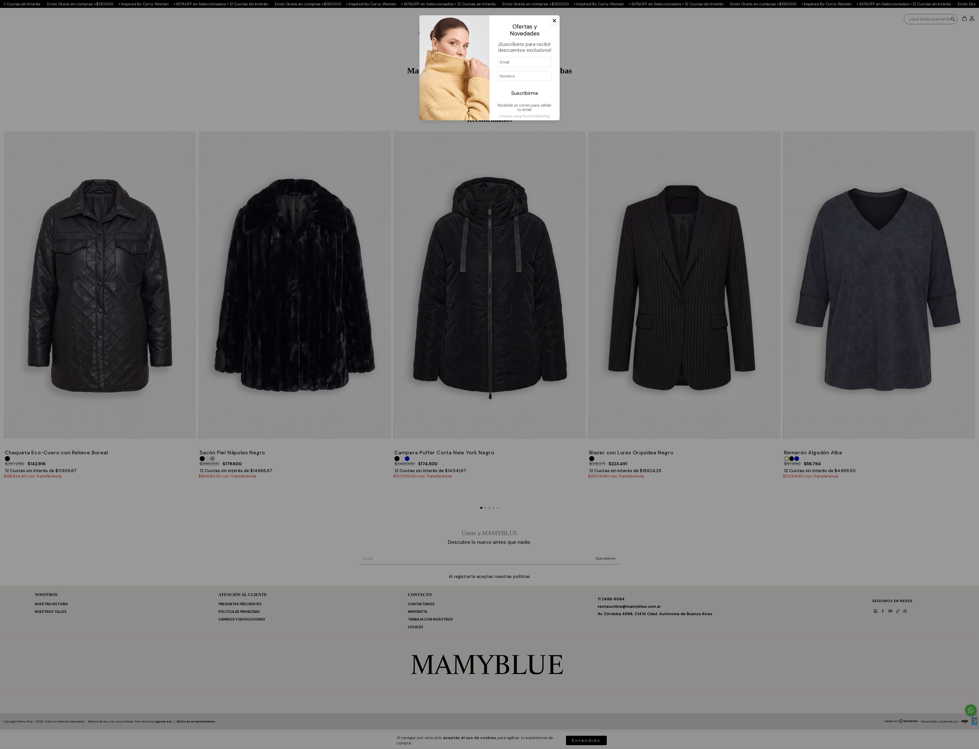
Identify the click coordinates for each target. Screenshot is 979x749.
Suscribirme (524, 93)
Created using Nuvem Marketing (524, 116)
